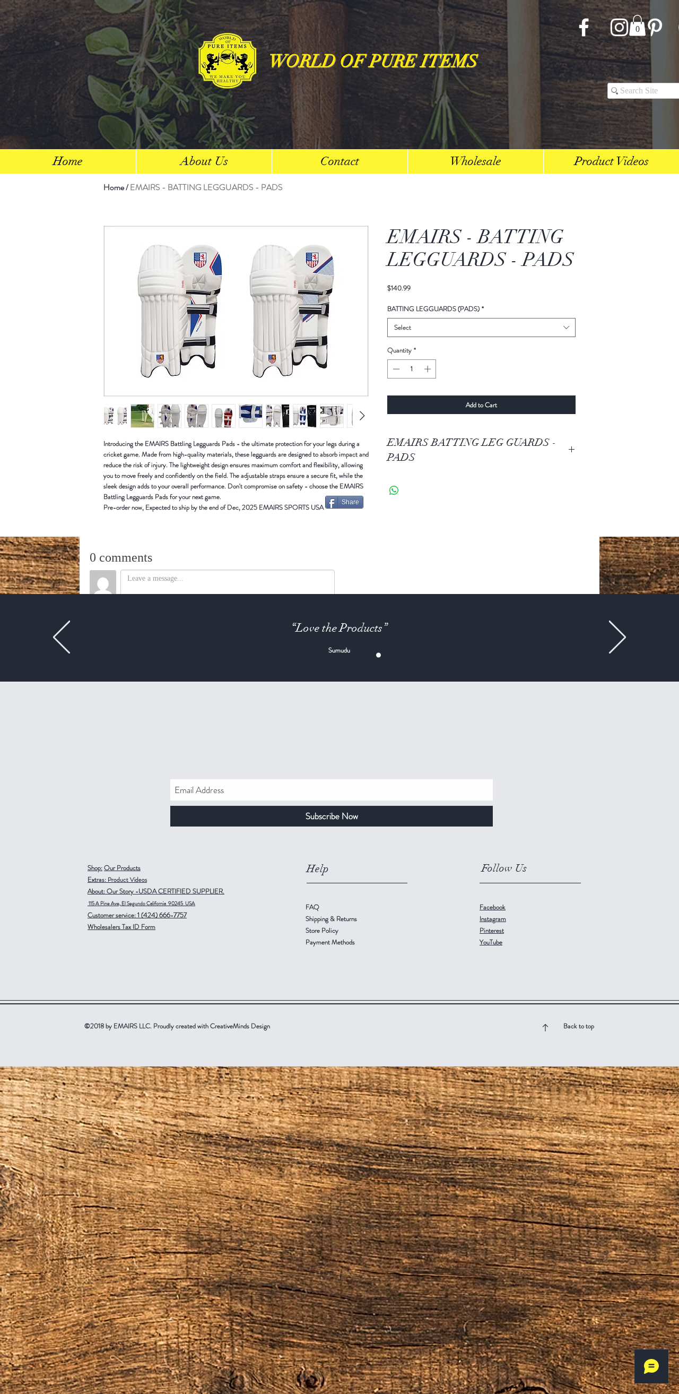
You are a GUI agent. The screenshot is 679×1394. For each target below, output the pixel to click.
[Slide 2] (356, 655)
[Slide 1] (300, 655)
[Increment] (428, 369)
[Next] (617, 638)
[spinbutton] (412, 369)
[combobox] (481, 327)
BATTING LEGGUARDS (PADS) (435, 309)
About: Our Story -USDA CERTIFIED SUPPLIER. (156, 891)
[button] (637, 25)
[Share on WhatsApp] (394, 490)
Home (113, 187)
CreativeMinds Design (240, 1026)
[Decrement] (395, 369)
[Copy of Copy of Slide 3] (334, 655)
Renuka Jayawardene (339, 650)
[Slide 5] (378, 655)
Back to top (578, 1026)
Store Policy (322, 930)
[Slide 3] (311, 655)
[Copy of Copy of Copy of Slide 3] (345, 655)
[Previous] (61, 638)
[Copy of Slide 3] (322, 655)
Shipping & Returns (332, 919)
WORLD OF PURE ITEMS (373, 61)
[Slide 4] (367, 655)
